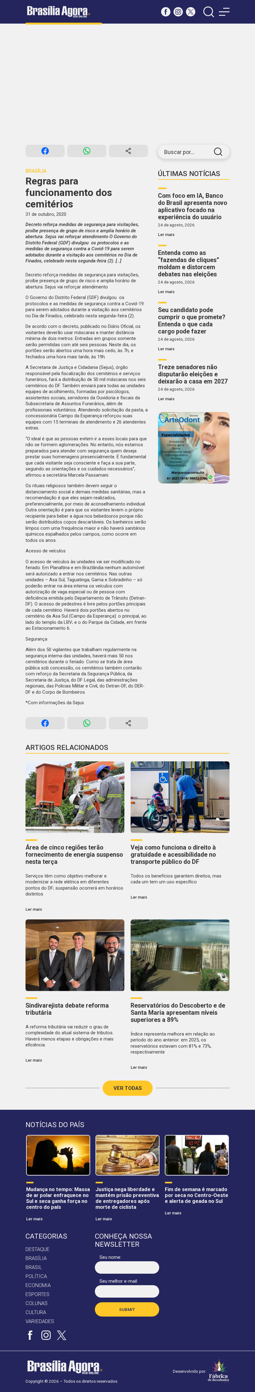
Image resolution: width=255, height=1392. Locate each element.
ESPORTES (37, 1294)
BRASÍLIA (36, 1258)
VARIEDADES (40, 1321)
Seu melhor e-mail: (119, 1281)
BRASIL (34, 1267)
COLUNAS (37, 1303)
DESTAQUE (37, 1249)
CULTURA (36, 1312)
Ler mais (166, 234)
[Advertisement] (127, 84)
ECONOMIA (38, 1285)
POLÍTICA (36, 1276)
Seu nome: (110, 1257)
